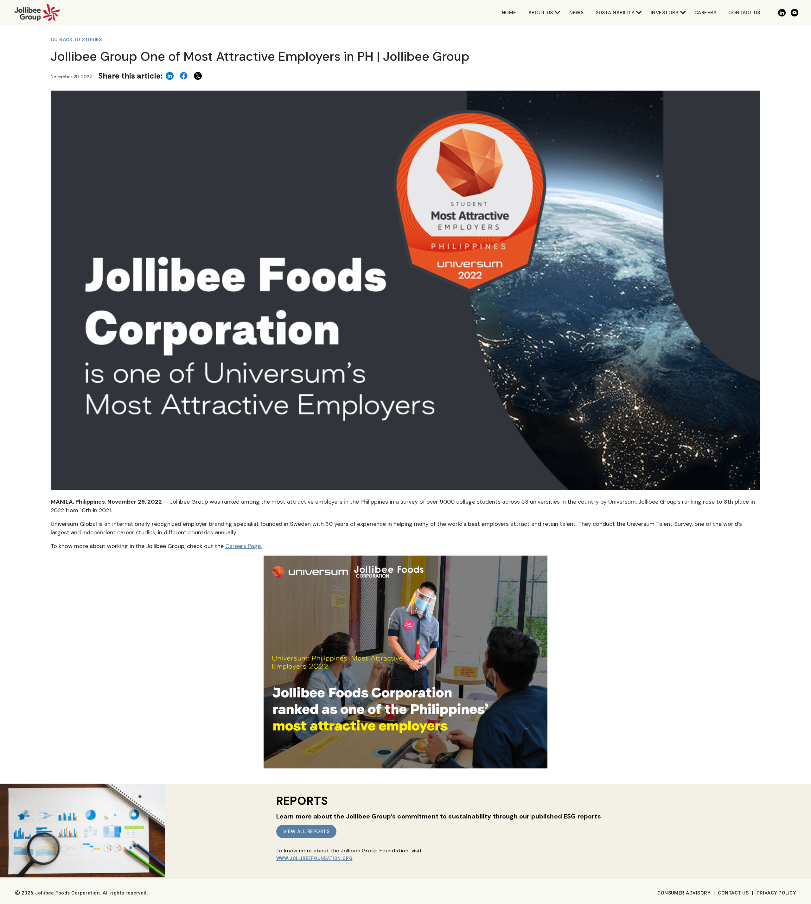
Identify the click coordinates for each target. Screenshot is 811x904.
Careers (705, 13)
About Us (540, 13)
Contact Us (744, 13)
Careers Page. (243, 546)
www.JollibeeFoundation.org (314, 858)
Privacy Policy (776, 893)
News (576, 13)
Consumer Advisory (683, 893)
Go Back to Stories (76, 39)
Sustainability (615, 13)
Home (509, 13)
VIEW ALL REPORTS (306, 831)
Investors (664, 13)
